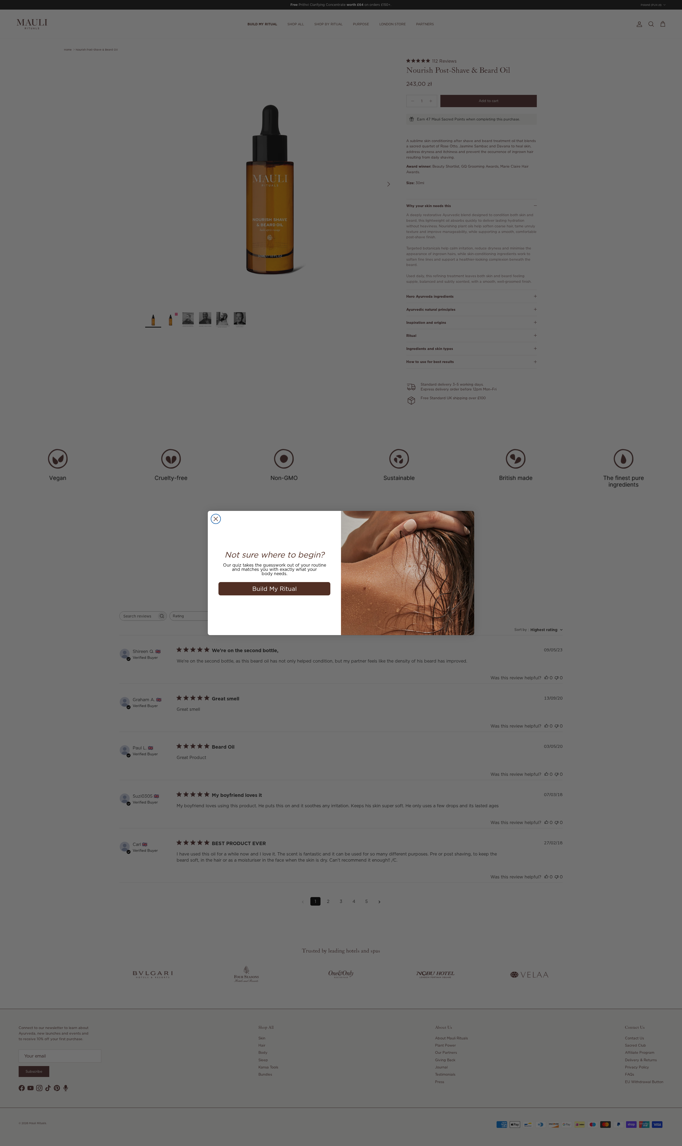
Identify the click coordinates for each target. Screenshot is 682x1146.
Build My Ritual (274, 588)
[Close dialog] (216, 519)
